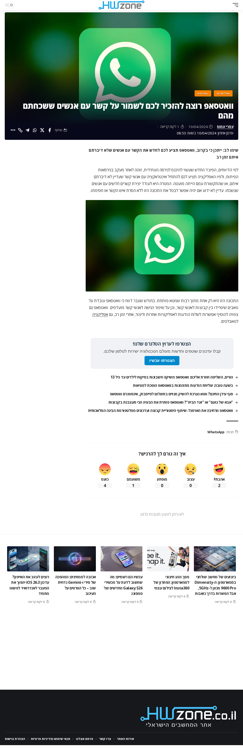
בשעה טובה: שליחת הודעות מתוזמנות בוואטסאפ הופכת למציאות (183, 385)
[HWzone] (121, 5)
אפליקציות (223, 93)
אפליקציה (100, 314)
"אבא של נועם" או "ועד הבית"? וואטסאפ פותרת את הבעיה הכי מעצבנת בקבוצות (170, 402)
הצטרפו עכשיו (162, 360)
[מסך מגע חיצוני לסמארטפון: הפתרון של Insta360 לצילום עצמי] (168, 558)
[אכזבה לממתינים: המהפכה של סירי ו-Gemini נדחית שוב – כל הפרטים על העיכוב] (75, 558)
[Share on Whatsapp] (35, 130)
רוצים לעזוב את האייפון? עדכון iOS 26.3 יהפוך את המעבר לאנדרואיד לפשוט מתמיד (29, 585)
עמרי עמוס (225, 126)
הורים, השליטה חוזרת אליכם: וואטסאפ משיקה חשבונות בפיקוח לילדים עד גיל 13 (172, 377)
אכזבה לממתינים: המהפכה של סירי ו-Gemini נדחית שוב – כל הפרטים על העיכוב (75, 585)
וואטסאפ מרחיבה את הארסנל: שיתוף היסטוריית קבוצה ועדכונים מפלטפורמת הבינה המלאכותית (160, 410)
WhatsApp (215, 432)
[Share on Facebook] (49, 130)
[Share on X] (42, 130)
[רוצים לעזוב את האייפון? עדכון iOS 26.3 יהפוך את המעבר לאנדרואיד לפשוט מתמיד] (28, 558)
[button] (234, 5)
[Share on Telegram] (27, 130)
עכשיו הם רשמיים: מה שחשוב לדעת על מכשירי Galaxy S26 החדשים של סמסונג (123, 585)
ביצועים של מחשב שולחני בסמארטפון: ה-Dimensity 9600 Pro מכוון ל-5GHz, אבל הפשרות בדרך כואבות (215, 585)
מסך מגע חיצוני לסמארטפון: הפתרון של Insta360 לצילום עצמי (171, 582)
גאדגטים (202, 93)
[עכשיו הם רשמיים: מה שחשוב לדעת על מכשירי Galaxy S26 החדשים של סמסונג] (122, 558)
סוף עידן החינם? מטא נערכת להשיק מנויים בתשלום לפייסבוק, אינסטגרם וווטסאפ (171, 394)
